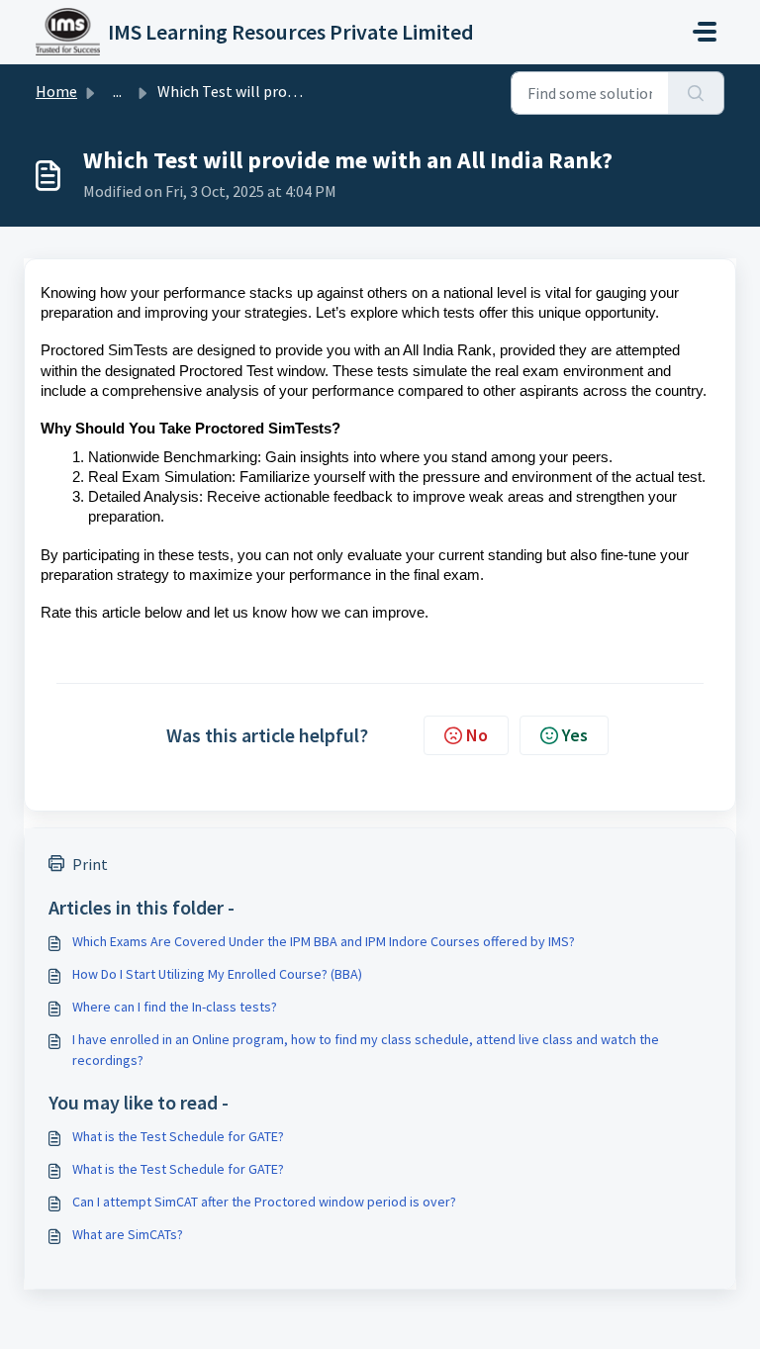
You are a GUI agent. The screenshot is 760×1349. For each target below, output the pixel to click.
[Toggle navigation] (704, 31)
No (477, 734)
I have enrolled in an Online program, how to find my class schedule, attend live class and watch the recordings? (365, 1049)
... (117, 91)
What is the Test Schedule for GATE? (178, 1136)
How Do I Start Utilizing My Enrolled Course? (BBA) (217, 974)
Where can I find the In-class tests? (174, 1006)
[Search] (696, 93)
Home (56, 91)
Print (90, 864)
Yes (575, 734)
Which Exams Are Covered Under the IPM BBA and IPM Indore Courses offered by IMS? (323, 941)
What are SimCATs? (127, 1234)
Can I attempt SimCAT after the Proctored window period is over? (264, 1201)
